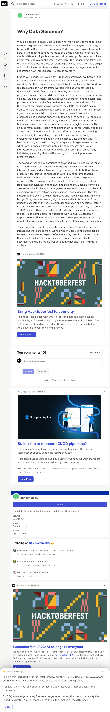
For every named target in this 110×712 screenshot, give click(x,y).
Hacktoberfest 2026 (63, 655)
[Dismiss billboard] (106, 671)
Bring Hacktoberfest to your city (45, 311)
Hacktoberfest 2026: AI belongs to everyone (48, 647)
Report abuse (69, 380)
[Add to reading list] (5, 77)
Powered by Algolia (62, 4)
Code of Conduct (51, 380)
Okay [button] (7, 706)
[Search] (12, 3)
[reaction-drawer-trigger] (5, 55)
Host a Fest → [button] (27, 334)
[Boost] (5, 86)
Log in (81, 3)
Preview (42, 371)
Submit (28, 371)
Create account (98, 3)
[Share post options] (5, 96)
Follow (60, 504)
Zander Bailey (31, 14)
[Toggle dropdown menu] (100, 254)
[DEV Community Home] (4, 3)
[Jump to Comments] (5, 66)
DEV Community (39, 543)
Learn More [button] (25, 479)
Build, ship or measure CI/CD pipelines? (52, 443)
